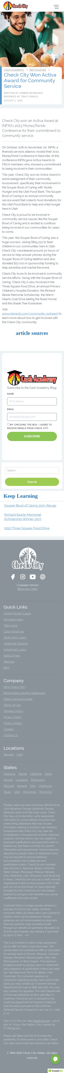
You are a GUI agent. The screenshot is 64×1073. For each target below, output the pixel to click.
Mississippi (38, 780)
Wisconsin (29, 792)
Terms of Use (12, 705)
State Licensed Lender (18, 699)
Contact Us (11, 735)
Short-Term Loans (15, 637)
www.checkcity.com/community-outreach (30, 313)
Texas (7, 792)
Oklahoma (45, 786)
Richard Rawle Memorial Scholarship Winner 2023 (22, 517)
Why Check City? (15, 687)
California (36, 774)
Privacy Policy (13, 717)
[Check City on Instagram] (22, 577)
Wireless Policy (13, 711)
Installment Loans (15, 649)
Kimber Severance (31, 93)
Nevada (9, 754)
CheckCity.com (41, 1020)
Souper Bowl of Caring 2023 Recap (30, 505)
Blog (7, 667)
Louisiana (22, 780)
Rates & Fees (12, 655)
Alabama (9, 774)
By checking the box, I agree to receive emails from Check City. (29, 426)
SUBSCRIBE (32, 436)
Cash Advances (14, 631)
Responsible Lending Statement (24, 693)
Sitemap (9, 661)
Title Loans (11, 625)
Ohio (33, 786)
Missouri (9, 786)
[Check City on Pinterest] (42, 577)
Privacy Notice (13, 723)
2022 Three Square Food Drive (26, 528)
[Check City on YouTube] (32, 577)
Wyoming (45, 792)
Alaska (22, 774)
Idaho (48, 774)
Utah (20, 754)
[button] (55, 1059)
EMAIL (10, 409)
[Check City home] (16, 5)
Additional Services (16, 643)
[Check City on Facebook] (13, 577)
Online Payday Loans (17, 613)
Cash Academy (14, 69)
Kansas (8, 780)
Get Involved (37, 69)
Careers (9, 729)
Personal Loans (13, 619)
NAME (10, 394)
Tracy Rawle (29, 96)
